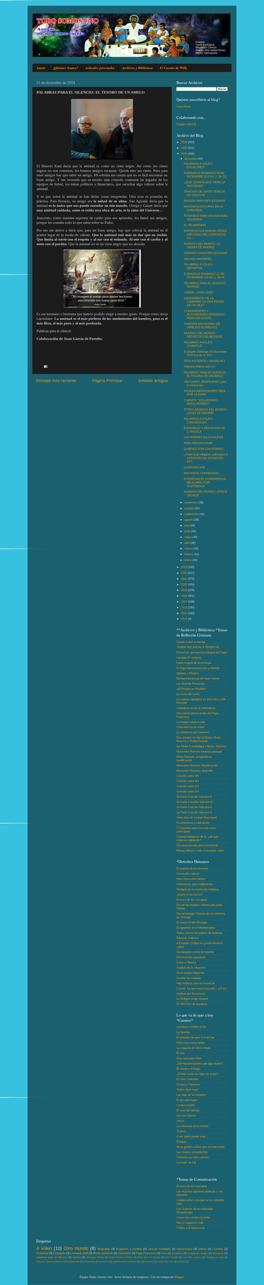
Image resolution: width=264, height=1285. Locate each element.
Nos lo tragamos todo (190, 1222)
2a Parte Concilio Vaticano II (194, 807)
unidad (181, 1261)
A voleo (44, 1248)
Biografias (104, 1248)
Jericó (180, 1120)
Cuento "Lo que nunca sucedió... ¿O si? (201, 988)
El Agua (181, 1141)
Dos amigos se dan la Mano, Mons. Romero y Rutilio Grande (198, 739)
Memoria (218, 1253)
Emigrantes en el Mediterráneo (195, 927)
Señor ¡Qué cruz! (187, 1089)
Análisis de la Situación (190, 967)
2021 (184, 578)
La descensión (185, 1105)
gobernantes (147, 1261)
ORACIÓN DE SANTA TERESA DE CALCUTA (204, 193)
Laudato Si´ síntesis (188, 657)
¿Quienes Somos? (65, 67)
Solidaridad (73, 1261)
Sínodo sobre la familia (190, 642)
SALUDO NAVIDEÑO (198, 258)
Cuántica (177, 1253)
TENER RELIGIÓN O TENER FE (197, 647)
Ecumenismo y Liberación (192, 822)
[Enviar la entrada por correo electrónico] (45, 366)
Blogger (179, 1277)
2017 (184, 601)
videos (202, 1248)
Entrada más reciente (56, 380)
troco (171, 1261)
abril (187, 542)
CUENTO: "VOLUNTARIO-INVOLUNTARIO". (201, 402)
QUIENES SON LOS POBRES (204, 448)
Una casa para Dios (189, 1058)
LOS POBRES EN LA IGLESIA (203, 437)
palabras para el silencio (51, 1257)
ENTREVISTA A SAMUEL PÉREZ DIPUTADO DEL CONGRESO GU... (205, 234)
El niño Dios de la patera (191, 1003)
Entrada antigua (153, 380)
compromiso (184, 1248)
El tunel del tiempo (187, 1110)
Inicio (41, 67)
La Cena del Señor (188, 694)
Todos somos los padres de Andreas (199, 932)
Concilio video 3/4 (187, 781)
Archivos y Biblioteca (137, 67)
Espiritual (42, 1253)
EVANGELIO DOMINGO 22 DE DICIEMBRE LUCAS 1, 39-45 (204, 275)
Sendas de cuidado (188, 978)
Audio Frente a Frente (121, 1257)
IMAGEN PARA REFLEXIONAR (204, 200)
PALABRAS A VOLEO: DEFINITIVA (198, 266)
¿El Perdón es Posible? (191, 688)
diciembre (191, 158)
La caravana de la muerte (192, 1126)
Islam (140, 1257)
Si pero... (182, 1131)
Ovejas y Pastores (188, 1084)
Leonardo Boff (79, 1253)
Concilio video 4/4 (187, 775)
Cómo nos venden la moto (193, 1217)
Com (164, 1253)
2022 (184, 572)
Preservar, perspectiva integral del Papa (201, 652)
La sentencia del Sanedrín (192, 732)
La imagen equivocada (190, 722)
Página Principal (107, 380)
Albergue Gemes (95, 1257)
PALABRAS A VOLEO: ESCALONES (198, 165)
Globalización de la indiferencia (195, 708)
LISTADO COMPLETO (191, 1027)
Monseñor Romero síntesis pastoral (199, 751)
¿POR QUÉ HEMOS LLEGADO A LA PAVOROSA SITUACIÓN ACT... (205, 458)
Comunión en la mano (190, 727)
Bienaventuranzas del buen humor (198, 678)
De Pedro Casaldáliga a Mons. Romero (201, 746)
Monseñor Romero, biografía (194, 770)
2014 (184, 618)
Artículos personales (100, 67)
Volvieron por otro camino (192, 1157)
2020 (184, 584)
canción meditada (159, 1248)
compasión (89, 1261)
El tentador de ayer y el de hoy (195, 1037)
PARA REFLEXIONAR (198, 443)
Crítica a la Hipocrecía (190, 1227)
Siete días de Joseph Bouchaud (196, 817)
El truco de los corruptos (191, 899)
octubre (189, 508)
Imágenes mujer (198, 1253)
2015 (184, 613)
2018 (184, 595)
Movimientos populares (191, 957)
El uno (180, 1053)
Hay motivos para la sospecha (195, 983)
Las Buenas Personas (190, 683)
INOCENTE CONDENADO (201, 473)
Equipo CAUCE (186, 124)
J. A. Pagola (153, 1257)
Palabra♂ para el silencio (49, 1261)
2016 (184, 607)
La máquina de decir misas (193, 1047)
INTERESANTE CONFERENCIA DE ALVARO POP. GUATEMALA (205, 482)
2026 (184, 142)
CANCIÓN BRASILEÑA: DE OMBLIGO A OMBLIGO (202, 325)
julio (187, 525)
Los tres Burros (186, 1115)
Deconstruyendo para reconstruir (197, 845)
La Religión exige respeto (192, 998)
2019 (184, 590)
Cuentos (217, 1248)
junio (187, 531)
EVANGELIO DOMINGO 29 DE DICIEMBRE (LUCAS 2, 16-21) (205, 174)
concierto (104, 1261)
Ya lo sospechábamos (190, 972)
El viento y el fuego (188, 1068)
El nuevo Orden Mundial (191, 922)
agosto (189, 519)
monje (161, 1261)
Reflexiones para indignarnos (194, 884)
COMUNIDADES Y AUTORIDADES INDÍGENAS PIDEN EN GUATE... (204, 314)
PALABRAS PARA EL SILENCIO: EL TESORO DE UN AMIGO (205, 374)
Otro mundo (76, 1248)
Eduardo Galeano (187, 937)
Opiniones (124, 1253)
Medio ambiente (103, 1253)
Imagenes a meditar (129, 1248)
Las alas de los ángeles (191, 1094)
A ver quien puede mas (190, 1136)
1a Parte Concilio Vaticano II (194, 812)
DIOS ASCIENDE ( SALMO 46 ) (204, 360)
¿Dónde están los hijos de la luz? (197, 1073)
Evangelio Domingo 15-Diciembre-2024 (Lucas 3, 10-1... (205, 353)
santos (76, 1257)
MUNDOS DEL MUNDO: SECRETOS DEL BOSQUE (203, 334)
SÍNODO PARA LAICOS (199, 366)
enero (188, 560)
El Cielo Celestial (187, 1079)
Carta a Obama (186, 962)
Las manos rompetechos (192, 1152)
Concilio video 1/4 (187, 791)
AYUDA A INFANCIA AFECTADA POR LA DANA (204, 392)
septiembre (191, 514)
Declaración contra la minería (194, 952)
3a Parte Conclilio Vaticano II (194, 801)
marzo (188, 548)
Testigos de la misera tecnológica (197, 889)
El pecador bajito (186, 1100)
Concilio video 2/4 (187, 786)
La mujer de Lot (186, 1162)
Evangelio (59, 1253)
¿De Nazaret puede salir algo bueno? (199, 1063)
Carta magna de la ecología (193, 662)
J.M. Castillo (171, 1257)
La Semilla (183, 1032)
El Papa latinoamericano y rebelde (197, 668)
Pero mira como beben (190, 878)
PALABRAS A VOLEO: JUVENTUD (198, 344)
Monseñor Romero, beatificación (196, 765)
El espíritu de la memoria (192, 868)
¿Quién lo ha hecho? (189, 894)
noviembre (191, 502)
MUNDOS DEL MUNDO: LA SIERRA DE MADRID (202, 245)
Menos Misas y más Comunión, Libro (200, 850)
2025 (184, 148)
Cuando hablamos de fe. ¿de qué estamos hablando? (197, 838)
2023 (184, 567)
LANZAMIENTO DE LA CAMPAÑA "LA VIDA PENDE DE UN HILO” (204, 302)
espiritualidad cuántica (124, 1261)
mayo (188, 537)
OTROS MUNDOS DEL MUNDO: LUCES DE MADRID (205, 411)
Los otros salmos (192, 1257)
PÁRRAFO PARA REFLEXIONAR (205, 253)
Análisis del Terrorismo (190, 993)
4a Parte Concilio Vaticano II (194, 796)
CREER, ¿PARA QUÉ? (199, 292)
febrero (189, 554)
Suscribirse (183, 106)
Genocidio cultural (187, 873)
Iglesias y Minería (187, 673)
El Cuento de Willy (173, 67)
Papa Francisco (146, 1253)
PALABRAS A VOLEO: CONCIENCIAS (198, 420)
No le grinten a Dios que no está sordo (200, 1146)
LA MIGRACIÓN (194, 467)
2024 (184, 153)
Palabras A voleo (215, 1257)
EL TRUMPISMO (195, 225)
